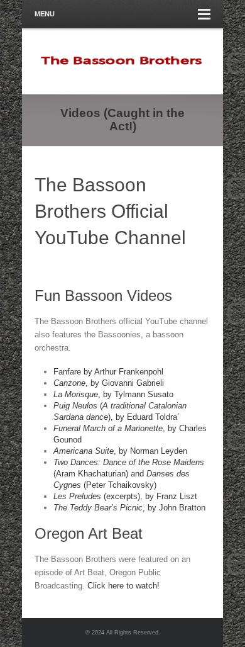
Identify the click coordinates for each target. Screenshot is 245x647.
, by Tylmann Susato (113, 394)
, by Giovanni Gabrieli (108, 383)
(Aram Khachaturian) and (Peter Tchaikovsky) (128, 474)
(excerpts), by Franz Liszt (125, 496)
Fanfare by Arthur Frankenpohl (108, 371)
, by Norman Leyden (120, 451)
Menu (45, 14)
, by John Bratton (129, 507)
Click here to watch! (123, 585)
